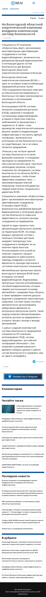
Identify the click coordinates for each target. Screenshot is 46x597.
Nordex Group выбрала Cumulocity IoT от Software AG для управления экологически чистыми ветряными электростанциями (23, 456)
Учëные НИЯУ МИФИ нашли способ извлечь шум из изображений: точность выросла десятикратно (22, 521)
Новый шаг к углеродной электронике (17, 529)
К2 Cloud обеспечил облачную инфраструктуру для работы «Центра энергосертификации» (22, 576)
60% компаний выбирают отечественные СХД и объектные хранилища (21, 502)
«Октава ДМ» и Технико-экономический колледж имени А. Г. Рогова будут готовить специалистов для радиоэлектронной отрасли (21, 512)
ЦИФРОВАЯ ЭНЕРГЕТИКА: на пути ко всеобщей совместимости (20, 466)
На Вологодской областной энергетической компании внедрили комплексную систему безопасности (19, 429)
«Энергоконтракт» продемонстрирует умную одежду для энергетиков (23, 447)
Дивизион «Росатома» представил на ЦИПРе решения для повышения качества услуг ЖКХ (20, 551)
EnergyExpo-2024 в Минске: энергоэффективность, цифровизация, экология (21, 420)
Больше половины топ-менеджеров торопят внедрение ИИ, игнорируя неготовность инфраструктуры (19, 482)
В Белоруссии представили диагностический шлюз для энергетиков (22, 438)
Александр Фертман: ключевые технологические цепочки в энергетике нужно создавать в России (29, 409)
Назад (5, 366)
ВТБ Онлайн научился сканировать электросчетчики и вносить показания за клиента (22, 559)
